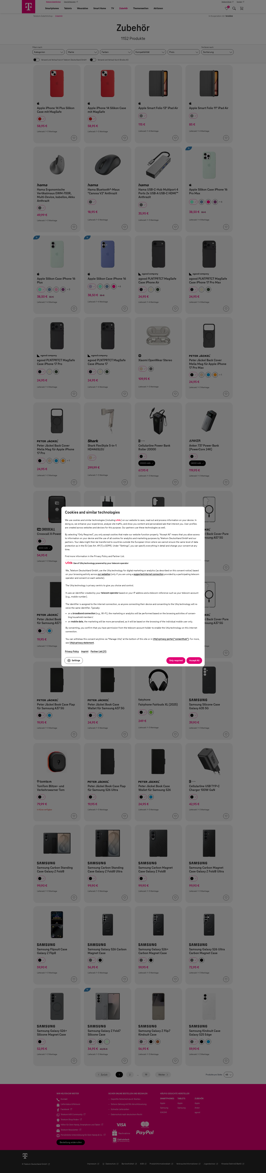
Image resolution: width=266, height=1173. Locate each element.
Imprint (84, 651)
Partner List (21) (98, 651)
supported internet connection (149, 574)
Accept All (194, 660)
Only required (176, 660)
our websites (104, 574)
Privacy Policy (72, 651)
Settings (76, 660)
